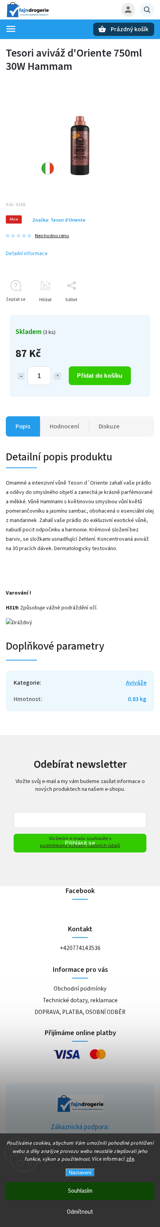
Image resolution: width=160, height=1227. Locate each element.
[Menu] (11, 29)
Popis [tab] (23, 426)
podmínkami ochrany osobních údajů (80, 845)
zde (130, 1159)
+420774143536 (80, 948)
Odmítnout (80, 1212)
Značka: (58, 220)
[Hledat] (147, 10)
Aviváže (136, 682)
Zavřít (130, 313)
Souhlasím (80, 1191)
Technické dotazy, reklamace (80, 1000)
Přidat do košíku (99, 375)
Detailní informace (27, 253)
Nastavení (80, 1173)
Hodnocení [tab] (64, 426)
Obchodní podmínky (80, 988)
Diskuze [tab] (109, 426)
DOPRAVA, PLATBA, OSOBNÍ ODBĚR (80, 1012)
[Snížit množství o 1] (20, 376)
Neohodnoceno (52, 235)
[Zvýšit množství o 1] (57, 376)
